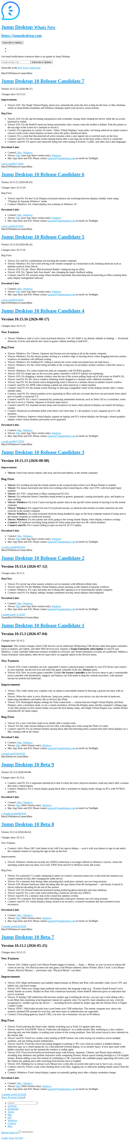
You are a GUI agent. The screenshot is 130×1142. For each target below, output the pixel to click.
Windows (27, 152)
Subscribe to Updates (12, 42)
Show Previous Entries (12, 1097)
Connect (12, 1123)
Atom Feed (34, 67)
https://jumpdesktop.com (21, 35)
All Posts (12, 1106)
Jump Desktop (28, 27)
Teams (11, 1111)
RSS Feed (23, 67)
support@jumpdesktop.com (61, 158)
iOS (10, 1117)
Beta (10, 1126)
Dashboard (13, 1109)
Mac (19, 152)
